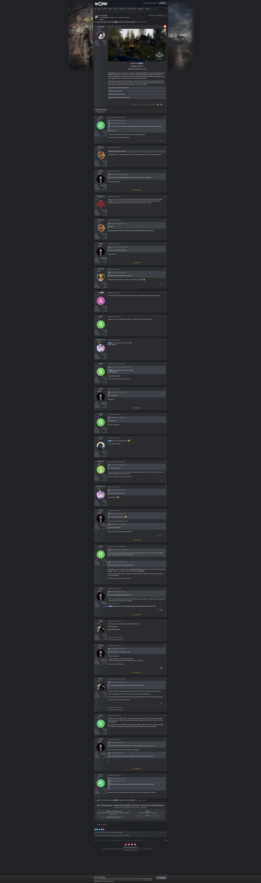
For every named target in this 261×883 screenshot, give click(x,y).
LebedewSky (101, 26)
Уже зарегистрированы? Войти (150, 3)
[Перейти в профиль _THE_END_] (101, 277)
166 (110, 21)
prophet (121, 120)
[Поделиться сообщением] (162, 26)
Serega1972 (100, 461)
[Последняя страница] (136, 22)
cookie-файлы (104, 878)
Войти (147, 815)
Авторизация (153, 15)
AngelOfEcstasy (100, 340)
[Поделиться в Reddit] (101, 829)
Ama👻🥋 (101, 292)
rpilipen (101, 316)
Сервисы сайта (132, 8)
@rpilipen (110, 606)
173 (129, 21)
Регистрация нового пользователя (113, 817)
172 (126, 21)
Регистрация (162, 3)
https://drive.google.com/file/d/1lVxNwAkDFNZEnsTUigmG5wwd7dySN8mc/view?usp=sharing (130, 230)
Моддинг (140, 8)
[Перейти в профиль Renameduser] (101, 204)
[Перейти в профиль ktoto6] (101, 125)
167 (112, 21)
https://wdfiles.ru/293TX (114, 629)
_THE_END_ (101, 269)
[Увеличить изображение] (137, 45)
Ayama (101, 621)
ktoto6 (101, 117)
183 (165, 15)
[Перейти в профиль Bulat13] (101, 446)
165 (107, 21)
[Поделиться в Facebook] (99, 829)
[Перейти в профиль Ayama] (101, 629)
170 (121, 21)
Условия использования (109, 881)
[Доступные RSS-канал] (166, 840)
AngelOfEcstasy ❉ (123, 366)
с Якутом (120, 595)
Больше (147, 8)
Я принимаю (162, 877)
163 (101, 21)
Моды (99, 8)
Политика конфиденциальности (130, 847)
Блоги (115, 8)
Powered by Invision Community (130, 850)
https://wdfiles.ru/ (112, 344)
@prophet (140, 63)
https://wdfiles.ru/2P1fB (114, 376)
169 (118, 21)
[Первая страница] (95, 22)
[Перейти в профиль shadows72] (101, 155)
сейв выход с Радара (136, 569)
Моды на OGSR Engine (124, 17)
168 (115, 21)
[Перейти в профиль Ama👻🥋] (101, 301)
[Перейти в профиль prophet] (101, 179)
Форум (104, 8)
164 (104, 21)
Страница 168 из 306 (142, 21)
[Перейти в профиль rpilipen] (101, 324)
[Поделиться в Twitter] (97, 829)
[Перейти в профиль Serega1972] (101, 470)
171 (124, 21)
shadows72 (100, 147)
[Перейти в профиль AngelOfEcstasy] (101, 348)
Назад (98, 800)
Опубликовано (114, 26)
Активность (122, 8)
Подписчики (159, 15)
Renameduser (101, 196)
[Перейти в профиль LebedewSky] (96, 16)
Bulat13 (100, 437)
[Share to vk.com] (95, 829)
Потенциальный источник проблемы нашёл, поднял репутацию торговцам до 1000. (134, 606)
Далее (133, 800)
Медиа (110, 8)
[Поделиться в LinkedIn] (103, 829)
